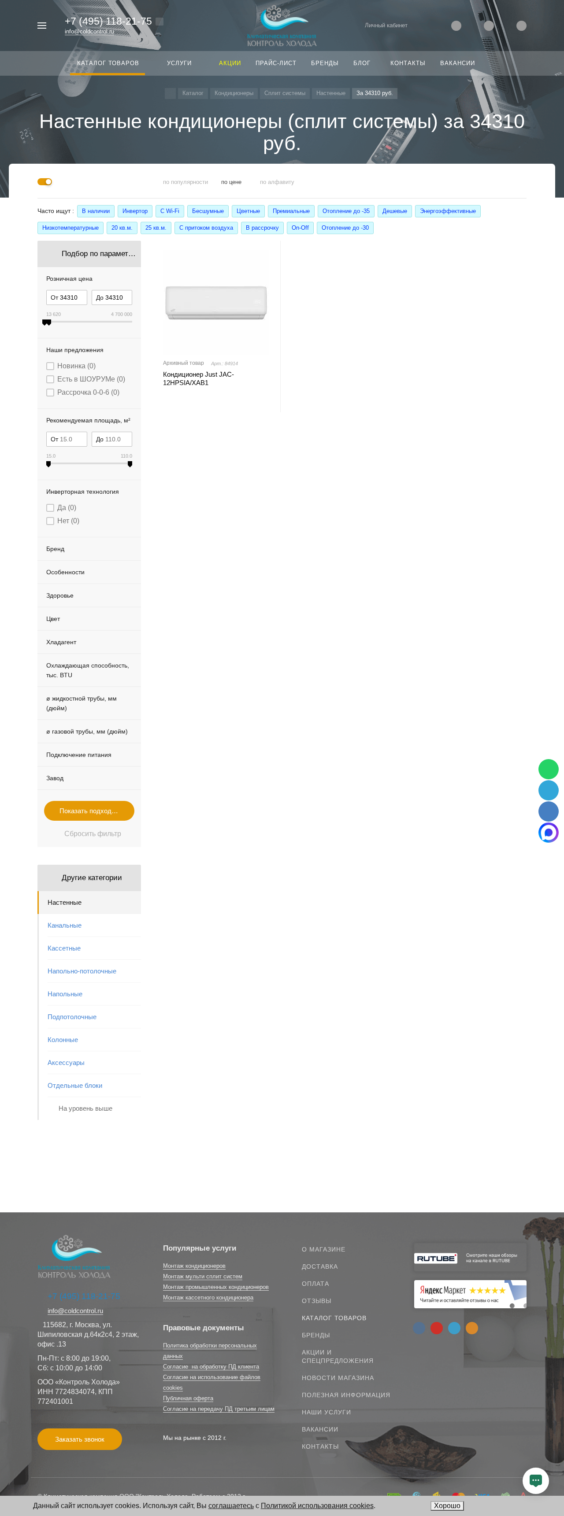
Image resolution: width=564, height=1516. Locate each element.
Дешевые (394, 211)
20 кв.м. (122, 227)
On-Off (300, 227)
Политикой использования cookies (317, 1505)
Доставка (320, 1266)
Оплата (315, 1283)
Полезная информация (346, 1395)
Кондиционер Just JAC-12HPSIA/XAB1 (198, 378)
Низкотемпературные (70, 227)
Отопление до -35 (346, 211)
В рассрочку (262, 227)
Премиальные (291, 211)
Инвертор (135, 211)
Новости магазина (338, 1377)
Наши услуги (326, 1412)
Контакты (320, 1446)
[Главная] (170, 93)
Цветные (248, 211)
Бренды (316, 1335)
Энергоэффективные (448, 211)
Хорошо (447, 1505)
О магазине (323, 1249)
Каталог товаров (334, 1317)
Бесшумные (208, 211)
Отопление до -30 (345, 227)
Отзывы (316, 1300)
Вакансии (320, 1429)
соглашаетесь (231, 1505)
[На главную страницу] (282, 25)
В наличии (96, 211)
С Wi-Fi (169, 211)
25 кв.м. (156, 227)
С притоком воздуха (206, 227)
